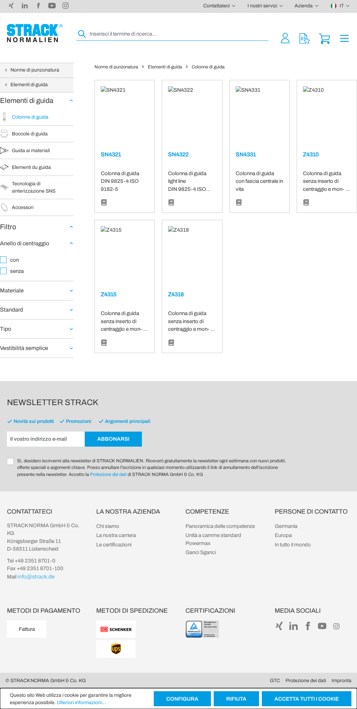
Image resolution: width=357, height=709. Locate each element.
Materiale (12, 290)
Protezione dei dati (108, 474)
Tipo (5, 329)
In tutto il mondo (293, 544)
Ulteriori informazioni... (81, 702)
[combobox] (178, 34)
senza (17, 271)
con (14, 260)
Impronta (341, 680)
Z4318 (176, 294)
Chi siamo (107, 526)
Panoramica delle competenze (220, 526)
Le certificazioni (113, 544)
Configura (182, 699)
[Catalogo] (104, 203)
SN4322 (178, 154)
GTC (275, 680)
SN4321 (111, 154)
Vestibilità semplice (24, 348)
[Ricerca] (82, 34)
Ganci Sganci (200, 552)
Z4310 (311, 154)
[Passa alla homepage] (35, 33)
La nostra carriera (116, 535)
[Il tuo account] (285, 37)
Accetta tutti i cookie (306, 699)
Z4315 (108, 294)
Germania (286, 526)
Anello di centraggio (24, 243)
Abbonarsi (113, 439)
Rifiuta (236, 699)
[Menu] (344, 37)
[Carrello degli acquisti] (324, 37)
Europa (283, 535)
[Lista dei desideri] (304, 37)
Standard (11, 310)
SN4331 (246, 154)
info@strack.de (36, 577)
